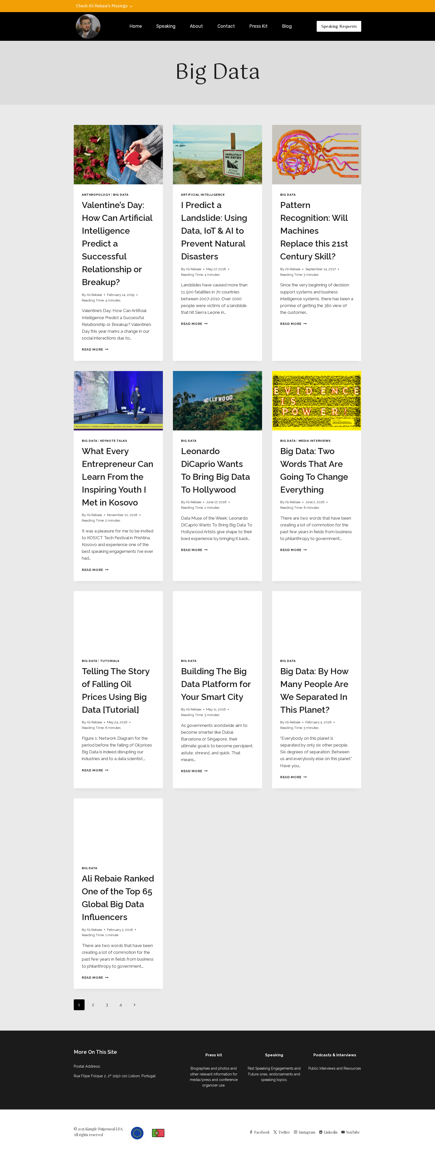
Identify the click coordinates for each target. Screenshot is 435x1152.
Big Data (121, 194)
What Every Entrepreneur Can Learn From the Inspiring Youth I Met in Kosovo (117, 476)
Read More (95, 349)
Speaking (165, 26)
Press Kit (258, 26)
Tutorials (110, 661)
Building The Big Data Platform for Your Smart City (216, 684)
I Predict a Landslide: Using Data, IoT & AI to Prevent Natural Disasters (214, 230)
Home (135, 26)
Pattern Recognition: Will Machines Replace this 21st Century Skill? (314, 230)
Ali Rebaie (94, 295)
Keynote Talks (113, 441)
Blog (287, 26)
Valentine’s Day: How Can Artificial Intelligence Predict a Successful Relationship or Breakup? (117, 243)
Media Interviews (315, 441)
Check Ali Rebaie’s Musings (102, 6)
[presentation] (118, 154)
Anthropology (96, 194)
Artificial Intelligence (203, 194)
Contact (226, 26)
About (196, 26)
